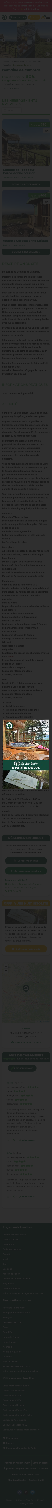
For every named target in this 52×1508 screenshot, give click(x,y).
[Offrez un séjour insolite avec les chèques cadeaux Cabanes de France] (26, 754)
